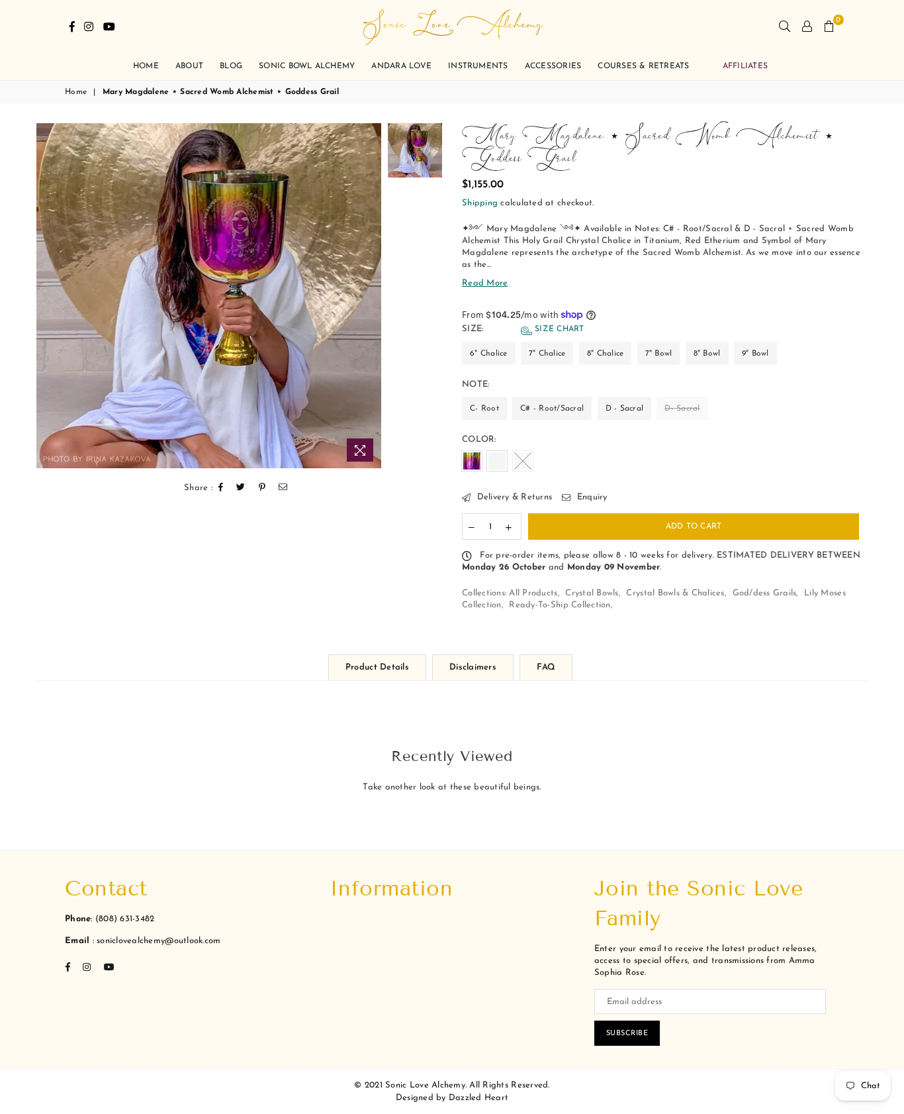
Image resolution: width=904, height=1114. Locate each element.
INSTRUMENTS (478, 66)
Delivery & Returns (513, 497)
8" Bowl (707, 354)
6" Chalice (489, 354)
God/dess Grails (765, 593)
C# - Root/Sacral (552, 409)
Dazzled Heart (478, 1097)
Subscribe (627, 1033)
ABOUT (189, 66)
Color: (480, 439)
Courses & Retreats (643, 66)
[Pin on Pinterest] (262, 488)
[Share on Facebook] (221, 488)
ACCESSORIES (553, 66)
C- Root (484, 409)
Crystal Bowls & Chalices (675, 593)
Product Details (377, 667)
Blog (231, 66)
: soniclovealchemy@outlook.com (154, 941)
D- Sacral (682, 409)
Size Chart (558, 329)
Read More (485, 283)
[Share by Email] (283, 488)
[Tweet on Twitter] (241, 488)
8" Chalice (605, 354)
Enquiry (590, 497)
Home (76, 92)
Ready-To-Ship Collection (559, 605)
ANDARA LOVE (401, 66)
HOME (146, 66)
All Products (533, 593)
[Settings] (807, 26)
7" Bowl (658, 354)
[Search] (784, 26)
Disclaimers (472, 667)
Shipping (480, 203)
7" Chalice (547, 354)
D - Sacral (625, 409)
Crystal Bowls (591, 593)
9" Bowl (755, 354)
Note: (477, 384)
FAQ (546, 667)
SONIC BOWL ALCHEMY (307, 66)
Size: (523, 329)
